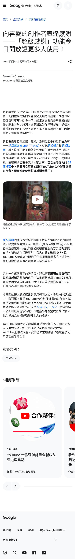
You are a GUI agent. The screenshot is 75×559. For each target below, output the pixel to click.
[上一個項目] (7, 486)
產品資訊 (18, 19)
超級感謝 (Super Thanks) (23, 146)
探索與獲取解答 (37, 19)
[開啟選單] (4, 5)
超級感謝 (8, 240)
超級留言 (53, 146)
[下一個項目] (16, 486)
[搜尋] (58, 5)
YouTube (11, 358)
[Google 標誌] (9, 518)
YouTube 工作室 (47, 307)
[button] (70, 61)
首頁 (5, 19)
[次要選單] (68, 5)
